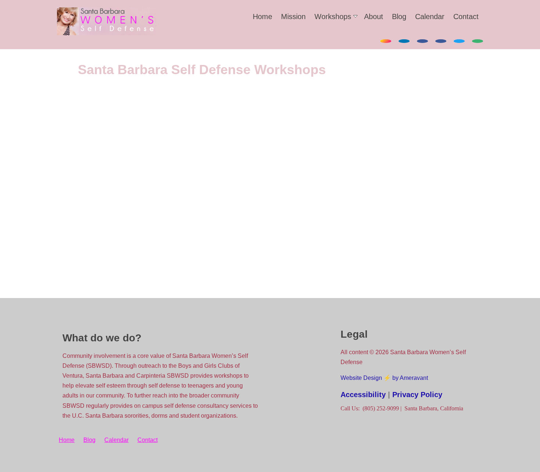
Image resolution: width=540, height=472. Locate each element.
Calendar (429, 16)
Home (262, 16)
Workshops (332, 16)
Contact (466, 16)
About (373, 16)
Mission (293, 16)
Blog (399, 16)
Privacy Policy (417, 395)
